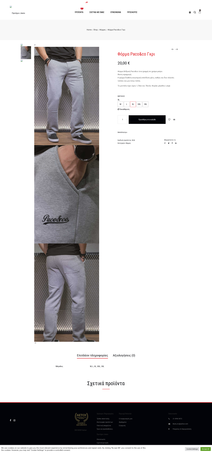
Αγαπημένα (122, 422)
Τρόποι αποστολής (103, 419)
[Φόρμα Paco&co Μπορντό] (173, 49)
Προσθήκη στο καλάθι (147, 120)
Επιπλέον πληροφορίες (92, 355)
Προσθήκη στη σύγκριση (174, 120)
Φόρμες (102, 30)
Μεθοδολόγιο (122, 132)
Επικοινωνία (101, 439)
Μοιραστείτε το (170, 140)
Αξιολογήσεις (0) (124, 355)
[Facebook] (10, 420)
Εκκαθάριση (124, 109)
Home (89, 30)
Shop (95, 30)
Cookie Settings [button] (192, 449)
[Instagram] (14, 420)
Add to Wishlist (169, 120)
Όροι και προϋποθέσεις (105, 429)
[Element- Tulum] (176, 49)
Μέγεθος (121, 96)
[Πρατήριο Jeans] (17, 12)
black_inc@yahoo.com (180, 424)
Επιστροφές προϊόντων (105, 422)
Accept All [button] (205, 449)
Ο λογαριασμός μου (125, 419)
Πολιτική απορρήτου (104, 425)
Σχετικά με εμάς (102, 443)
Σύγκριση (122, 425)
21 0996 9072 (177, 419)
